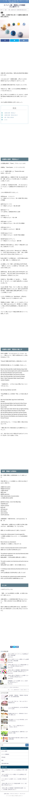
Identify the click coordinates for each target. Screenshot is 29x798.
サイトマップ (22, 793)
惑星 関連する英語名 (9, 117)
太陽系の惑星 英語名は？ (10, 112)
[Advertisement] (14, 57)
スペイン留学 (4, 751)
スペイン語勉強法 (5, 754)
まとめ (5, 119)
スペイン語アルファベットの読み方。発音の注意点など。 (10, 687)
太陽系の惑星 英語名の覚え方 (11, 115)
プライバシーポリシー (14, 793)
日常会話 (3, 757)
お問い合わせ (6, 793)
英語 (2, 12)
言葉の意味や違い (5, 763)
